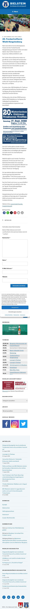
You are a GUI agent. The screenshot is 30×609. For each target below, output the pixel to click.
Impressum (22, 314)
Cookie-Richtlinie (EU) (8, 518)
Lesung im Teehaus (15, 360)
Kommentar (6, 238)
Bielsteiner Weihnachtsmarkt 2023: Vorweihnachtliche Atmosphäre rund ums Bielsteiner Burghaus (14, 540)
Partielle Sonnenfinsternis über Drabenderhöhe (14, 586)
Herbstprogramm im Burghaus (18, 365)
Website (4, 277)
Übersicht (5, 391)
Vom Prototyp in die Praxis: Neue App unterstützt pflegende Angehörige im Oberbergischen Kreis (13, 477)
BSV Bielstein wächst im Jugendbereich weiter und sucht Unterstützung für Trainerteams (13, 491)
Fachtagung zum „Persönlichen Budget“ (12, 562)
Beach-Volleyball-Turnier (17, 350)
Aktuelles (8, 220)
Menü (16, 11)
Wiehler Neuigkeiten (10, 548)
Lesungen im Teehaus (8, 454)
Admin (19, 36)
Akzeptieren (15, 307)
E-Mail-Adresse (7, 268)
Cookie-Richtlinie (9, 314)
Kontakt (4, 504)
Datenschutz (16, 314)
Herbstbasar (13, 367)
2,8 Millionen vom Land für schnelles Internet (13, 558)
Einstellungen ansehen (15, 312)
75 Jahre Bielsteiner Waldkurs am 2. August (14, 484)
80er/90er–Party (14, 370)
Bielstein (18, 3)
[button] (4, 212)
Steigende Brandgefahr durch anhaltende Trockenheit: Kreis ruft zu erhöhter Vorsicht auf (14, 447)
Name (4, 260)
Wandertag (13, 353)
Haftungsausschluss (8, 511)
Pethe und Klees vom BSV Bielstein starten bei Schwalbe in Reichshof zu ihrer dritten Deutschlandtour (14, 468)
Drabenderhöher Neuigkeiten (14, 570)
